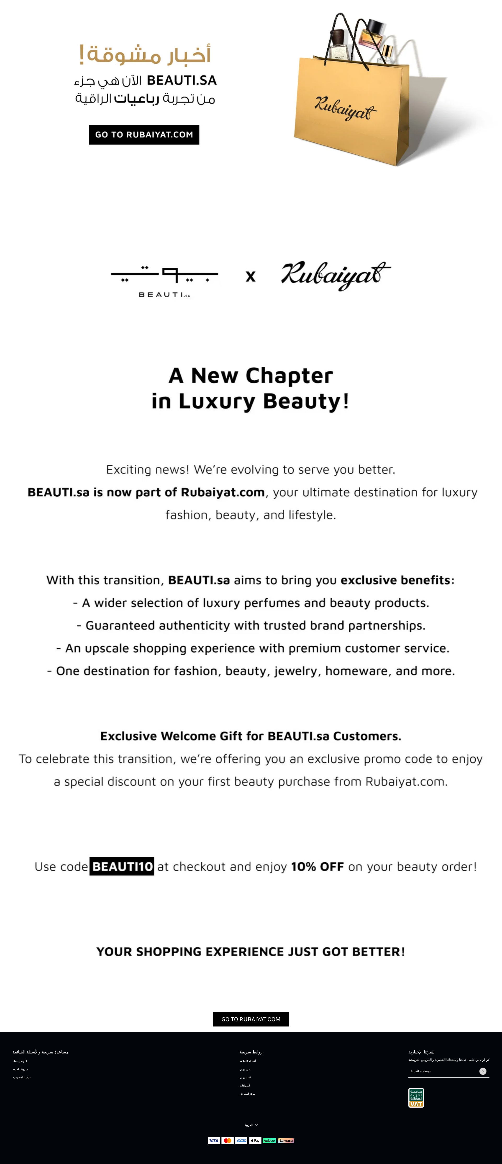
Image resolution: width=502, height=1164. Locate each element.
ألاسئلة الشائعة (248, 1061)
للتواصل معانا (20, 1061)
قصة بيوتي (245, 1077)
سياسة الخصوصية (22, 1077)
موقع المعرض (247, 1093)
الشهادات (245, 1085)
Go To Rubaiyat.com (251, 1019)
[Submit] (482, 1071)
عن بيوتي (245, 1069)
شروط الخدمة (20, 1069)
